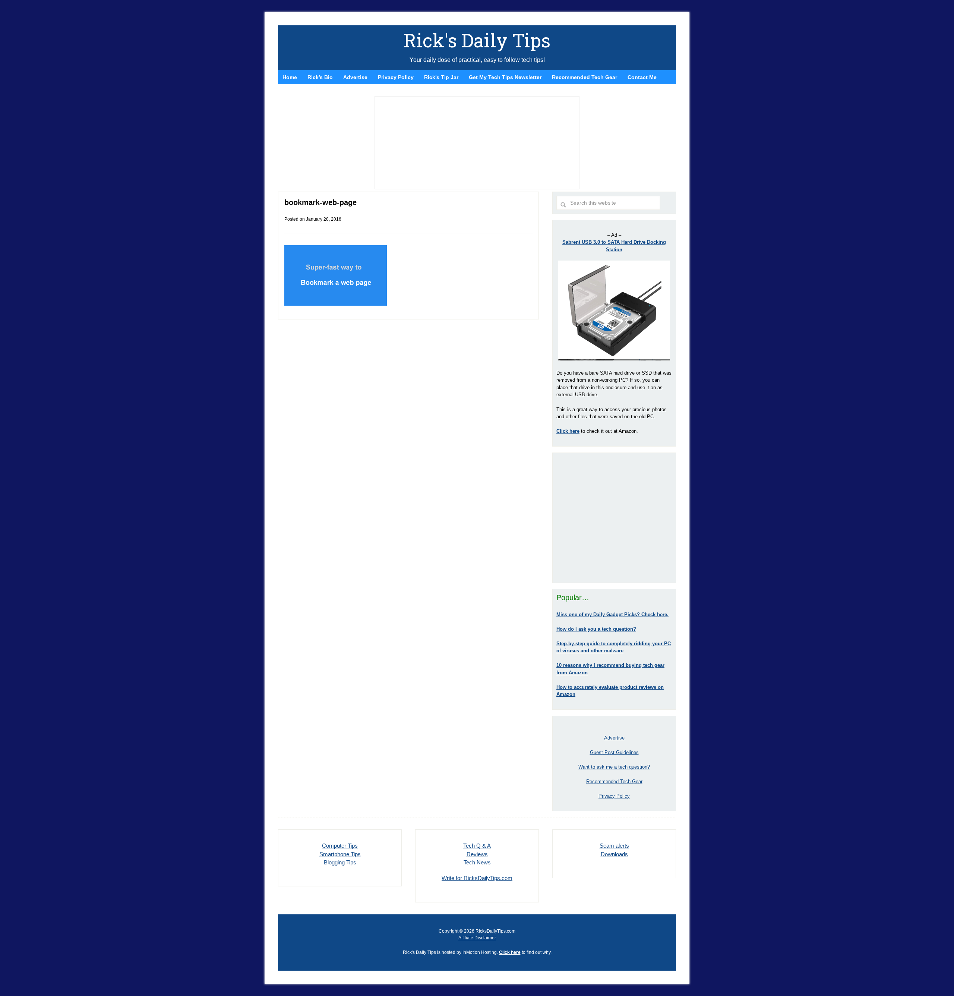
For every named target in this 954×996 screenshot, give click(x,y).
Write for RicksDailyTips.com (477, 878)
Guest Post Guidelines (614, 752)
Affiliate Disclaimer (477, 937)
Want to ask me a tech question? (614, 767)
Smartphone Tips (340, 854)
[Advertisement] (614, 517)
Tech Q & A (477, 845)
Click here (510, 952)
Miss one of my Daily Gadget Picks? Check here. (612, 614)
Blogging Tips (340, 862)
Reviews (477, 854)
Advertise (614, 738)
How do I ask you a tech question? (596, 629)
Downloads (614, 854)
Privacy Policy (614, 796)
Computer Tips (340, 845)
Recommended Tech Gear (614, 781)
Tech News (477, 862)
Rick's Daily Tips (477, 40)
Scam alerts (614, 845)
